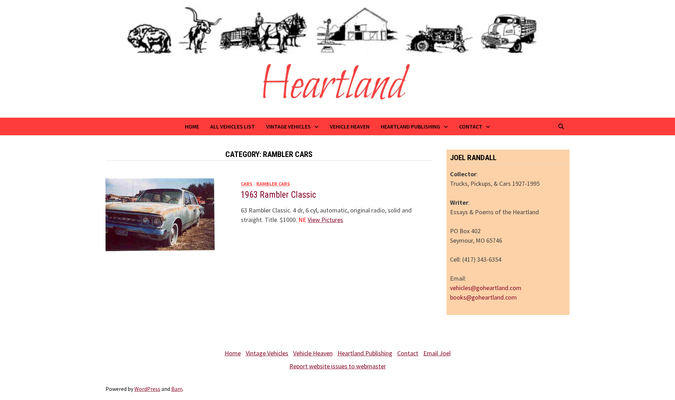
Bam (176, 388)
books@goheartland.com (483, 297)
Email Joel (437, 353)
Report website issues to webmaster (337, 366)
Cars (246, 184)
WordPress (147, 388)
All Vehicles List (232, 126)
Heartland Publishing (410, 126)
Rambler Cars (273, 184)
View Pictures (325, 220)
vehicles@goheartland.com (485, 288)
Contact (470, 126)
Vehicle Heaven (349, 126)
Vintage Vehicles (288, 126)
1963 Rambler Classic (278, 195)
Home (192, 126)
